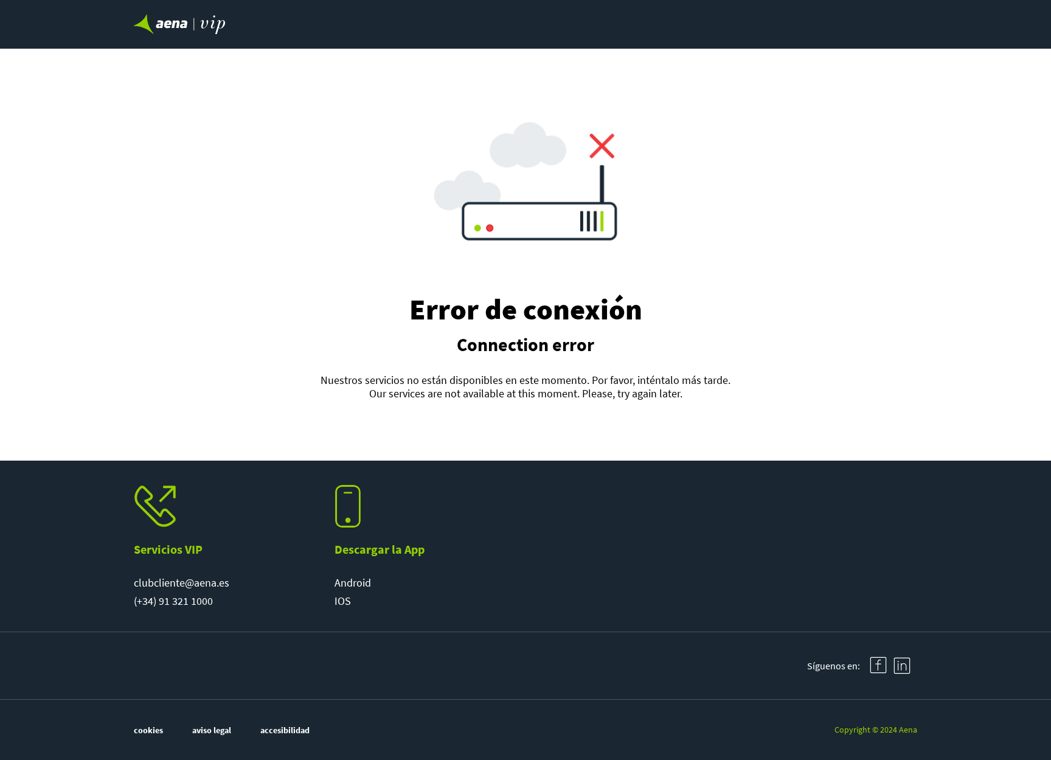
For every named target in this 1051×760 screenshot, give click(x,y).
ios (343, 601)
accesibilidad (285, 730)
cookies (148, 730)
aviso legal (211, 730)
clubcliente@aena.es (181, 583)
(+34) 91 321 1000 (173, 601)
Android (353, 583)
